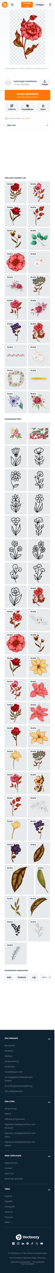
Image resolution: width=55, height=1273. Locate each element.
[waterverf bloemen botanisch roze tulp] (16, 519)
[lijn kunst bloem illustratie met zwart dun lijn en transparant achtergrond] (16, 713)
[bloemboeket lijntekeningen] (16, 355)
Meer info (11, 125)
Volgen (45, 84)
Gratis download (27, 95)
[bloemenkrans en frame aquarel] (16, 565)
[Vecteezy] (5, 5)
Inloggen (40, 4)
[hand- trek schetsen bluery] (16, 472)
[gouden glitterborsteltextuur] (16, 589)
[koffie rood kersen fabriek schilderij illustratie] (16, 690)
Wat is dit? (25, 118)
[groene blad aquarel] (16, 309)
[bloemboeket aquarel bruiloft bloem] (16, 379)
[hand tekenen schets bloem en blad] (16, 192)
